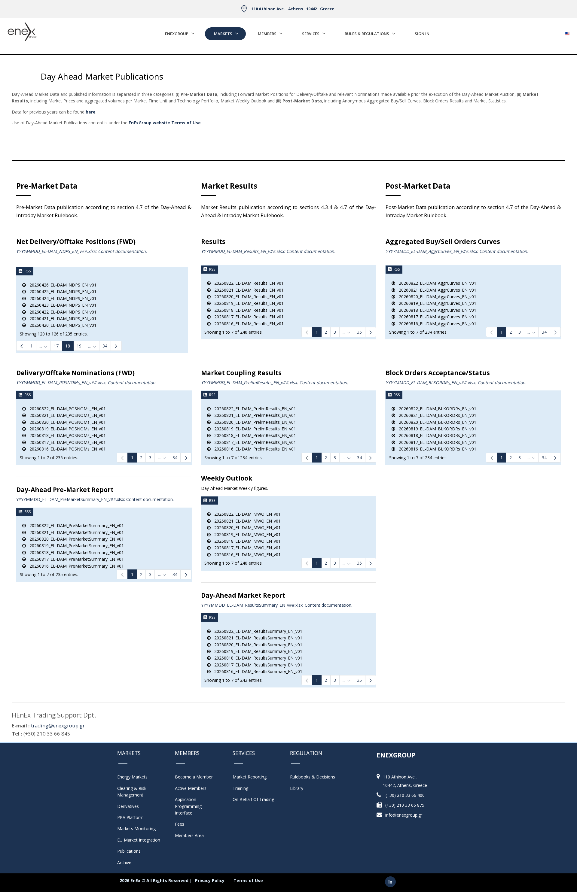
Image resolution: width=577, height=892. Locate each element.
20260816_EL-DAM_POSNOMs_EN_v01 (66, 449)
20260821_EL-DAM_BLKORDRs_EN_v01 (435, 415)
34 (544, 332)
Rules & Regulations (367, 33)
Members (267, 33)
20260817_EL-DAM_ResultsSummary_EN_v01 (256, 665)
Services (310, 33)
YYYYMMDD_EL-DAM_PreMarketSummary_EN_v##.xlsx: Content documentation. (95, 499)
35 (359, 332)
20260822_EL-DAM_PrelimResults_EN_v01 (253, 408)
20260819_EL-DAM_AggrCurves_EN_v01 (435, 303)
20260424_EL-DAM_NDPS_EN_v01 (61, 298)
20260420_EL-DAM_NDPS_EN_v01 (61, 325)
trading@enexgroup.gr (58, 725)
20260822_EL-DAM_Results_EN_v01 (247, 283)
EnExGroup (176, 33)
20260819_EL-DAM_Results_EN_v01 (247, 303)
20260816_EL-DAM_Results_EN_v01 (247, 323)
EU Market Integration (138, 840)
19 (79, 346)
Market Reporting (250, 777)
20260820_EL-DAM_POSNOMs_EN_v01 (66, 422)
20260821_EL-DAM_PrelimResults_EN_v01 (253, 415)
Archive (124, 862)
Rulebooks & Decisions (312, 777)
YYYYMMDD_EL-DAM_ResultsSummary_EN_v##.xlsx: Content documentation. (276, 605)
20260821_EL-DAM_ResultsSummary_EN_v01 (256, 638)
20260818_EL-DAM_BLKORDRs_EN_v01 (435, 435)
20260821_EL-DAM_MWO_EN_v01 (246, 521)
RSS (28, 271)
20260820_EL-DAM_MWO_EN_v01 (246, 527)
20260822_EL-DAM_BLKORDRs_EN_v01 (435, 408)
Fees (179, 824)
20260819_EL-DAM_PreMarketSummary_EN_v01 (75, 545)
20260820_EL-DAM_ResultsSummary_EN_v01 (256, 645)
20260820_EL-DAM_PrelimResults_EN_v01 (253, 422)
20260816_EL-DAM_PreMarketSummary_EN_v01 (75, 566)
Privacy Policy (209, 880)
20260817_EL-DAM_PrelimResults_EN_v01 (253, 442)
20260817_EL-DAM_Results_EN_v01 (247, 317)
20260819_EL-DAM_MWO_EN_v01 (246, 534)
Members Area (189, 835)
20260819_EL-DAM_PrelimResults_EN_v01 (253, 429)
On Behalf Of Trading (253, 799)
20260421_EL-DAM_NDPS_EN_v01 (61, 318)
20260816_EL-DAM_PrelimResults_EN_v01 (253, 449)
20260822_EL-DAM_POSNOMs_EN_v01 (66, 408)
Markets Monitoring (136, 828)
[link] (307, 332)
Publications (129, 851)
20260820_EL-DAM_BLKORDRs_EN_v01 (435, 422)
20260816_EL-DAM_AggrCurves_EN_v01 (435, 323)
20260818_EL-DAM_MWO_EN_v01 (246, 541)
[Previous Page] (21, 346)
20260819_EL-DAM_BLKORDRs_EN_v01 (435, 429)
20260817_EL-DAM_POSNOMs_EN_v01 (66, 442)
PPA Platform (130, 817)
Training (240, 788)
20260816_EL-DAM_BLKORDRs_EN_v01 (435, 449)
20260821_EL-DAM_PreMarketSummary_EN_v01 (75, 532)
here (91, 112)
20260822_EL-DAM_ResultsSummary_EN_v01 (256, 631)
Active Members (190, 788)
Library (296, 788)
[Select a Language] (567, 32)
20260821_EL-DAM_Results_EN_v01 (247, 290)
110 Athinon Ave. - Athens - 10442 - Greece (293, 8)
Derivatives (128, 806)
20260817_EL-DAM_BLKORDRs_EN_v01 (435, 442)
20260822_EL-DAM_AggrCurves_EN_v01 (435, 283)
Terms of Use (248, 880)
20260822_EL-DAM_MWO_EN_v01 (246, 514)
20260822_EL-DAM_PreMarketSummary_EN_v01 (75, 525)
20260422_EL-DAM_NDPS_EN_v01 (61, 312)
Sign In (422, 33)
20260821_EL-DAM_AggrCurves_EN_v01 (435, 290)
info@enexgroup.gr (403, 815)
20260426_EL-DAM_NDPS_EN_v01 (61, 285)
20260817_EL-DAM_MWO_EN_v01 (246, 548)
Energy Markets (132, 777)
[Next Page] (116, 346)
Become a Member (194, 777)
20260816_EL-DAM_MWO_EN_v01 (246, 554)
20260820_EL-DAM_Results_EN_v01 (247, 296)
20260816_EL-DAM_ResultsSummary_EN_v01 (256, 671)
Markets (223, 33)
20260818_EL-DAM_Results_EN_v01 (247, 310)
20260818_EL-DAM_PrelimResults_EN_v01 (253, 435)
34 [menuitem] (104, 346)
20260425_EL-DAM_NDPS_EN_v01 (61, 291)
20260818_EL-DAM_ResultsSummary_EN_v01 (256, 658)
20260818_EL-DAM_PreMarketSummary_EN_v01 (75, 552)
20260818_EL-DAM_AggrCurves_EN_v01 (435, 310)
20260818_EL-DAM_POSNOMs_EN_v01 (66, 435)
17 (56, 346)
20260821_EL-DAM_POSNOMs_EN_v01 (66, 415)
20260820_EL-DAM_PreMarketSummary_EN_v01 (75, 539)
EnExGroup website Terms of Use (165, 123)
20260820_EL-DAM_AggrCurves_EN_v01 (435, 296)
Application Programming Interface (191, 806)
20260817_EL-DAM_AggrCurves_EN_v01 (435, 317)
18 (67, 346)
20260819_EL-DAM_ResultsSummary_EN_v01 (256, 651)
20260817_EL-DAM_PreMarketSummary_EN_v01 (75, 559)
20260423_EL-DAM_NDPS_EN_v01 (61, 305)
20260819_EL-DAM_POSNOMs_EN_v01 (66, 429)
